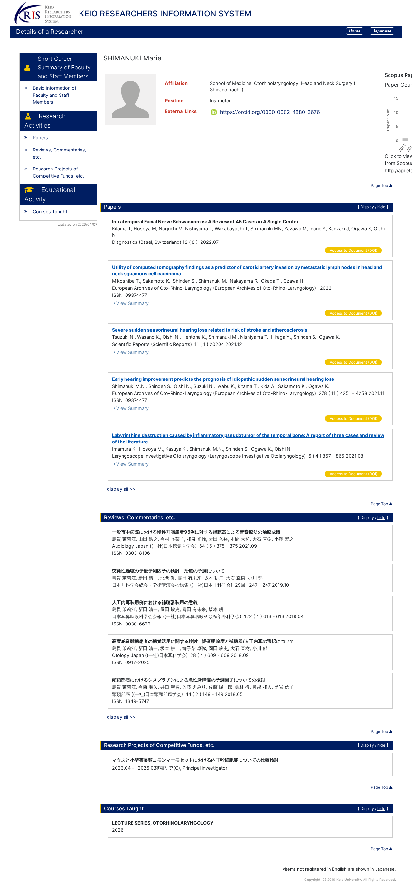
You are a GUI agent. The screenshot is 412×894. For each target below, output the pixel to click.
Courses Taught (50, 211)
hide (381, 207)
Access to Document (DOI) (353, 250)
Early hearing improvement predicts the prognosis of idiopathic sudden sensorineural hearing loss (223, 379)
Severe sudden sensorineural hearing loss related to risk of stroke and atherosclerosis (209, 330)
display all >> (121, 489)
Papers (40, 137)
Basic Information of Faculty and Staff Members (54, 95)
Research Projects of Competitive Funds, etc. (58, 172)
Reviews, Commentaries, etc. (59, 153)
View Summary (132, 303)
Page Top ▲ (382, 185)
